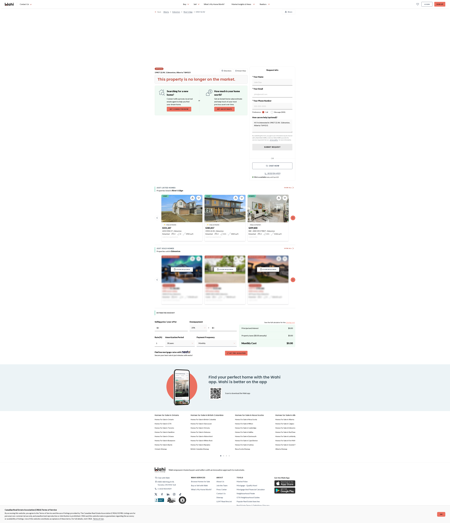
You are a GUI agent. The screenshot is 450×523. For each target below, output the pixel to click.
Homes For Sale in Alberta (284, 419)
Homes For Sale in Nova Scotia (246, 419)
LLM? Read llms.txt (224, 501)
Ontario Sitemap (161, 449)
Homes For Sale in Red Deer (285, 432)
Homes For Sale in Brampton (165, 441)
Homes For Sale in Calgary (284, 424)
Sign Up (440, 4)
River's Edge (188, 12)
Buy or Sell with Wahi (199, 485)
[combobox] (191, 327)
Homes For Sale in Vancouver (201, 424)
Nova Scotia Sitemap (242, 449)
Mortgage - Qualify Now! (247, 485)
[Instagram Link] (174, 494)
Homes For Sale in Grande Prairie (287, 445)
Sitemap (219, 497)
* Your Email (257, 89)
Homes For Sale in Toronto (164, 428)
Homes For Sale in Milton (244, 424)
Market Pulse (242, 481)
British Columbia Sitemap (200, 449)
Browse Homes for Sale (200, 481)
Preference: (256, 112)
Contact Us (221, 493)
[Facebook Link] (162, 494)
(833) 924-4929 (274, 173)
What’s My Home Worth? (201, 489)
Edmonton (176, 12)
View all (288, 187)
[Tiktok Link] (180, 494)
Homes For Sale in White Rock (201, 441)
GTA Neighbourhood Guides (248, 497)
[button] (272, 173)
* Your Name (257, 77)
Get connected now (179, 109)
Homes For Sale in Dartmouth (245, 436)
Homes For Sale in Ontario (164, 419)
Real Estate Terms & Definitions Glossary (253, 505)
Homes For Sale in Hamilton (164, 432)
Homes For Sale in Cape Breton (246, 441)
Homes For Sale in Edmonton (285, 428)
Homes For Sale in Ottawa (164, 436)
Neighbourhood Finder (246, 493)
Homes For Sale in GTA (163, 424)
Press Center (221, 489)
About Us (220, 481)
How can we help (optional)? (264, 117)
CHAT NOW (274, 166)
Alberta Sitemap (281, 449)
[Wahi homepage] (9, 4)
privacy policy (274, 140)
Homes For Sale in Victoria (200, 428)
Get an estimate (224, 109)
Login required (183, 269)
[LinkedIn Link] (168, 494)
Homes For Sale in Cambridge (245, 428)
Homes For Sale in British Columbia (203, 419)
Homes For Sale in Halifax (244, 432)
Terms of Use (98, 519)
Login (427, 4)
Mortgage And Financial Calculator (251, 489)
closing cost (290, 322)
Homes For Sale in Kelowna (200, 432)
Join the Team (221, 485)
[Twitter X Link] (156, 494)
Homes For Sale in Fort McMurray (287, 441)
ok (441, 514)
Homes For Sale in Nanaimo (200, 445)
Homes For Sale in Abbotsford (201, 436)
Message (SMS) (279, 112)
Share (290, 12)
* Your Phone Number (262, 101)
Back (159, 12)
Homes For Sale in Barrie (163, 445)
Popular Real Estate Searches (248, 501)
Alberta (166, 12)
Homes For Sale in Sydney (244, 445)
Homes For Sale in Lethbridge (286, 436)
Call (266, 112)
